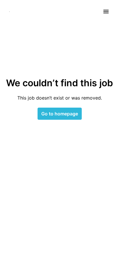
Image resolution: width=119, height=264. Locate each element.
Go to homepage (59, 114)
